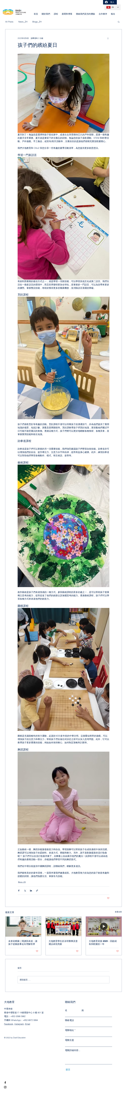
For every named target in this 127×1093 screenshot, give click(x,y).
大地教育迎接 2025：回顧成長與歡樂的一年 (103, 942)
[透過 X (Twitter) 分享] (25, 890)
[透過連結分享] (37, 890)
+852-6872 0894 (30, 1020)
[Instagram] (5, 1087)
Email (27, 1024)
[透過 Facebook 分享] (19, 890)
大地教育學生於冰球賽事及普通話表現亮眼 (63, 942)
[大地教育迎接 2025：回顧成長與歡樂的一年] (104, 927)
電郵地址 (69, 1030)
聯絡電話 (69, 1020)
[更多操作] (107, 38)
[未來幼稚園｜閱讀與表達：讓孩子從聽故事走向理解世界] (23, 927)
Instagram (19, 1024)
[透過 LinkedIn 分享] (31, 890)
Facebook (8, 1024)
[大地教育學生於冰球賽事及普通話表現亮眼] (63, 927)
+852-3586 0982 (17, 1016)
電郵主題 (69, 1040)
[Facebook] (5, 1082)
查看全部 (118, 912)
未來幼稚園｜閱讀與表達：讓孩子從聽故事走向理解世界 (22, 942)
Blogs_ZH (22, 882)
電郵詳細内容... (72, 1050)
